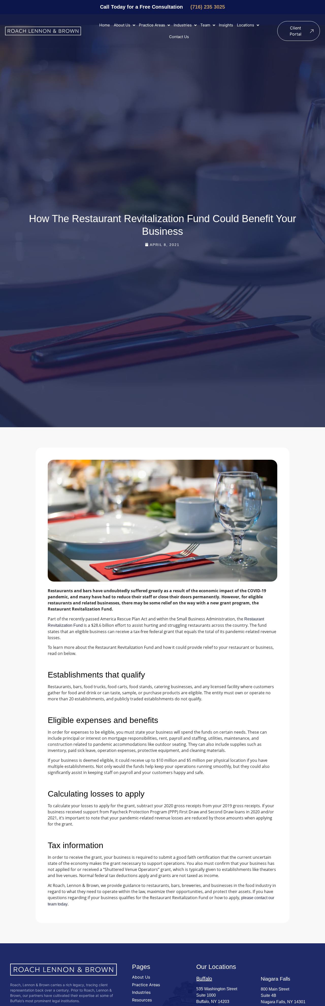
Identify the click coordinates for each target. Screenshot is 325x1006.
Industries (183, 25)
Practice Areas (152, 25)
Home (104, 25)
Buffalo (204, 978)
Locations (245, 25)
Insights (226, 25)
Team (205, 25)
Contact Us (179, 36)
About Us (122, 25)
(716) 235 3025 (207, 7)
